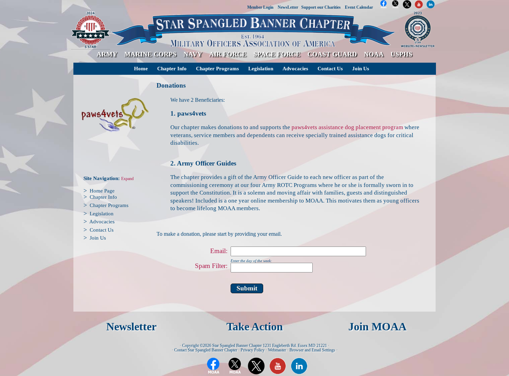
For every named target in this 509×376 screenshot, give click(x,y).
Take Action (254, 327)
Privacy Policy (253, 350)
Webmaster (277, 350)
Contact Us (330, 68)
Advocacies (295, 68)
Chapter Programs (217, 68)
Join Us (360, 68)
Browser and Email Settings (312, 350)
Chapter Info (172, 68)
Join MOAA (377, 327)
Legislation (260, 68)
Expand (127, 179)
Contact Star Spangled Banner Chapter (205, 350)
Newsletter (131, 327)
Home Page (102, 191)
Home (141, 68)
